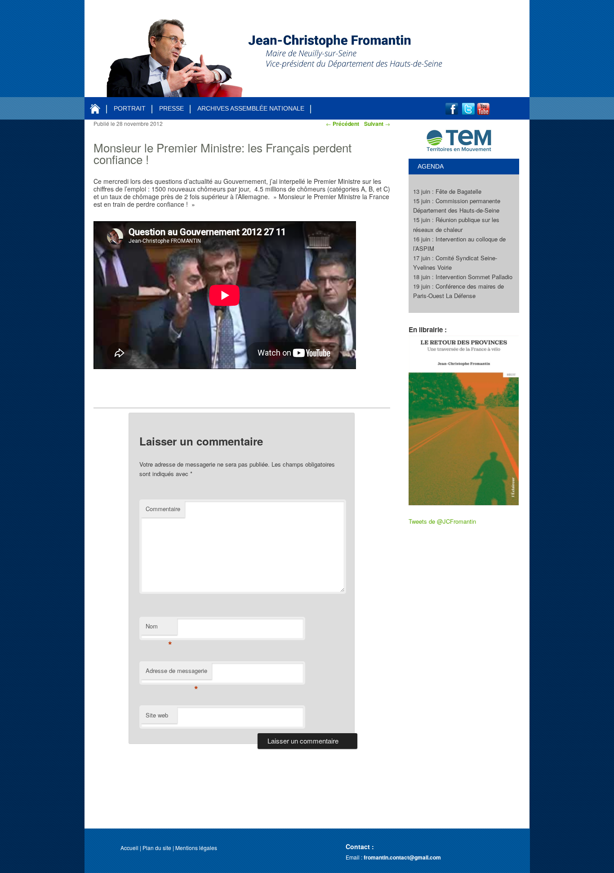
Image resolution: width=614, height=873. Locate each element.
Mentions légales (196, 847)
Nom (159, 628)
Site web (157, 715)
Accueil (129, 847)
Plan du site (156, 847)
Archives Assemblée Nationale (250, 108)
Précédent (342, 124)
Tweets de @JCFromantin (442, 521)
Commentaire (163, 508)
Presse (171, 108)
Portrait (130, 108)
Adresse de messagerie (176, 672)
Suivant (377, 124)
